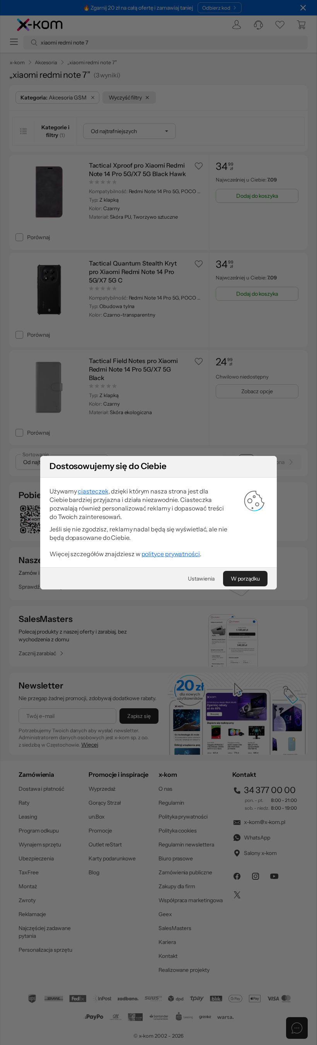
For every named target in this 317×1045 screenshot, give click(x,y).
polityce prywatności (170, 554)
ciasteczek (93, 491)
